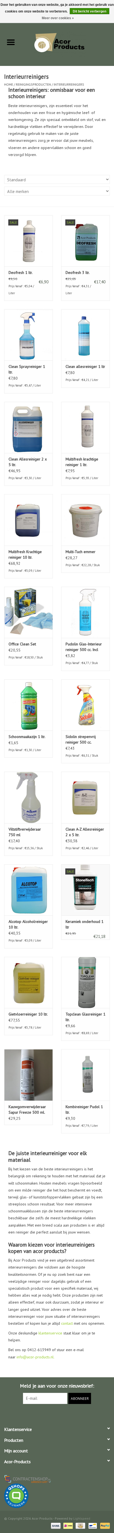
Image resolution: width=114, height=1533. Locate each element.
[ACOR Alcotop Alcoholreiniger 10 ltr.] (28, 889)
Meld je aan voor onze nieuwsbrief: (57, 1386)
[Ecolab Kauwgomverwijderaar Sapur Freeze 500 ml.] (28, 1074)
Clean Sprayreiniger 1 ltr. (27, 369)
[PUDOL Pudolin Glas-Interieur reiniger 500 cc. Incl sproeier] (85, 612)
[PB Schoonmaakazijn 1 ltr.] (28, 704)
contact (67, 1323)
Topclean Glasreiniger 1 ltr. (85, 1017)
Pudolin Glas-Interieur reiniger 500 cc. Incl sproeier (84, 647)
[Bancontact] (92, 1525)
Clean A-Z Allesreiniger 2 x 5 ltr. (85, 832)
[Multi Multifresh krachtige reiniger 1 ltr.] (85, 427)
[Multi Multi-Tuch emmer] (85, 519)
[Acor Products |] (68, 42)
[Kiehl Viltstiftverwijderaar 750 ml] (28, 797)
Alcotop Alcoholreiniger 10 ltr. (28, 924)
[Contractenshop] (57, 1479)
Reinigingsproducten (33, 84)
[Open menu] (11, 42)
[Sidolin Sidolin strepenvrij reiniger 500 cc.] (85, 704)
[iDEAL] (67, 1525)
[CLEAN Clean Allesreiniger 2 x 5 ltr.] (28, 427)
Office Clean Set (22, 644)
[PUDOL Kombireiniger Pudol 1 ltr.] (85, 1074)
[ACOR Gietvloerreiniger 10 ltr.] (28, 982)
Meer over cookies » (58, 18)
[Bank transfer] (55, 1525)
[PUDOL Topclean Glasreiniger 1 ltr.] (85, 982)
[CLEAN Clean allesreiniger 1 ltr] (85, 334)
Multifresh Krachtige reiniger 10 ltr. (25, 554)
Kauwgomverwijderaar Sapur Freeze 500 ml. (27, 1109)
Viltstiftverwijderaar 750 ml (25, 832)
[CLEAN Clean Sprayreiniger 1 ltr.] (28, 334)
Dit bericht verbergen (89, 11)
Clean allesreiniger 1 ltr (85, 366)
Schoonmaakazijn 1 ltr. (27, 736)
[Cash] (80, 1525)
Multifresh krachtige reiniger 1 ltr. (82, 462)
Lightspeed (81, 1518)
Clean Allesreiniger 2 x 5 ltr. (28, 462)
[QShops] (57, 1496)
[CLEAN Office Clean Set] (28, 612)
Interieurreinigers (69, 84)
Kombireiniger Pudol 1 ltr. (84, 1109)
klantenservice (50, 1333)
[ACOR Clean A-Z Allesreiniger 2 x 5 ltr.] (85, 797)
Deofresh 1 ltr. (21, 272)
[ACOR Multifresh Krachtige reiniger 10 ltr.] (28, 519)
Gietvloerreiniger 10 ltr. (28, 1014)
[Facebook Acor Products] (57, 1415)
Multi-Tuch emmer (80, 551)
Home (8, 84)
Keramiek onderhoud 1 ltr (84, 924)
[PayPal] (104, 1525)
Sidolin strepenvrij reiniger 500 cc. (81, 739)
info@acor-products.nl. (36, 1356)
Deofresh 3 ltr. (78, 272)
